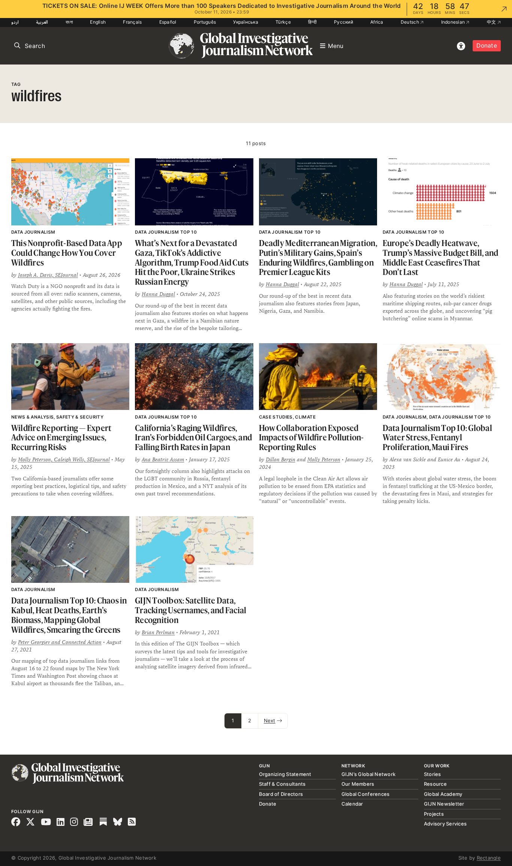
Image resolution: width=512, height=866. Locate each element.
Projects (434, 814)
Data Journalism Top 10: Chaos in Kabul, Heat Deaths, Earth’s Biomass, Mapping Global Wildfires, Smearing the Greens (69, 614)
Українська (245, 22)
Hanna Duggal (158, 294)
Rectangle (489, 858)
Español (168, 22)
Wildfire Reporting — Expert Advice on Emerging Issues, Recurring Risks (61, 437)
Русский (343, 22)
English (98, 22)
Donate (486, 45)
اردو (15, 22)
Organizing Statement (285, 774)
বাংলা (69, 22)
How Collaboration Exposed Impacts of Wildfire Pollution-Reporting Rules (311, 437)
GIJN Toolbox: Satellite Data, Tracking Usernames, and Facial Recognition (190, 609)
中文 (492, 22)
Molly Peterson (323, 459)
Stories (432, 774)
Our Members (357, 784)
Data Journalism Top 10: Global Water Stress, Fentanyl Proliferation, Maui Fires (437, 437)
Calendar (352, 804)
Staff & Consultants (282, 784)
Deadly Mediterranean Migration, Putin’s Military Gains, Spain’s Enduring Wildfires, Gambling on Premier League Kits (318, 257)
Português (205, 22)
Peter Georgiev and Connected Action (60, 642)
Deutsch (410, 22)
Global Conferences (365, 794)
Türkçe (283, 22)
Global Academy (443, 794)
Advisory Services (445, 824)
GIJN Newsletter (444, 804)
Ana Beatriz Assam (163, 459)
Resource (435, 784)
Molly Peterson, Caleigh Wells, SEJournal (64, 459)
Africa (376, 22)
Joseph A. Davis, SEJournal (48, 275)
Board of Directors (281, 794)
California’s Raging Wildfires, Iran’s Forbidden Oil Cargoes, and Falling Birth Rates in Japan (193, 437)
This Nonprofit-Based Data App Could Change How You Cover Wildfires (66, 252)
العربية (42, 22)
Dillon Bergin (280, 459)
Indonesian (453, 22)
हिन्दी (312, 22)
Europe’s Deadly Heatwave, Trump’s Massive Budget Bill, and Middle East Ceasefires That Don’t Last (441, 257)
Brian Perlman (158, 632)
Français (132, 22)
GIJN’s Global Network (368, 774)
